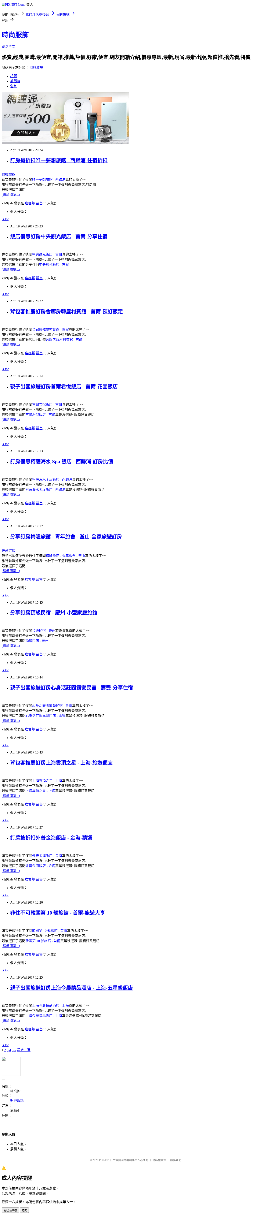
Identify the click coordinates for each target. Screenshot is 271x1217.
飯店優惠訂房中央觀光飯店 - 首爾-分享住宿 (59, 236)
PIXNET (104, 1160)
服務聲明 (175, 1160)
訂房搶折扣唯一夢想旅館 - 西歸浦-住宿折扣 (59, 160)
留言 (39, 203)
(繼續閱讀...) (11, 195)
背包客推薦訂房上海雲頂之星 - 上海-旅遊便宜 (61, 763)
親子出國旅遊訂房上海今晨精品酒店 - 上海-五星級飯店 (71, 988)
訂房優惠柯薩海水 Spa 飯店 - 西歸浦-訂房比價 (61, 461)
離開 (24, 1210)
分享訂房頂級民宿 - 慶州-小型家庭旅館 (53, 612)
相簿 (13, 76)
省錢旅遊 (8, 174)
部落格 (15, 81)
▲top (5, 219)
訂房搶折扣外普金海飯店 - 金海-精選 (51, 838)
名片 (13, 86)
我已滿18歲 (10, 1210)
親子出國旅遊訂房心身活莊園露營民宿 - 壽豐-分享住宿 (71, 688)
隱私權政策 (159, 1160)
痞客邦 (30, 203)
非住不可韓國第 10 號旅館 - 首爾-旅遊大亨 (57, 913)
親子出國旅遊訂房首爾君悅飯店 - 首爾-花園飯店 (64, 386)
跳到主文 (8, 46)
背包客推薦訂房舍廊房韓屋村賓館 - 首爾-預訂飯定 (66, 311)
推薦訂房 (8, 550)
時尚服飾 (15, 35)
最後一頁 (23, 1050)
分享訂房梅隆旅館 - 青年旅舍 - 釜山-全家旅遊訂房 (66, 536)
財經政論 (36, 67)
